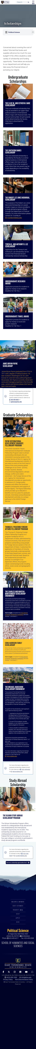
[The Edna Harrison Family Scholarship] (18, 631)
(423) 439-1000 (11, 977)
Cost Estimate (18, 906)
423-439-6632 (15, 399)
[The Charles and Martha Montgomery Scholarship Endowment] (18, 580)
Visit (18, 914)
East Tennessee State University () (5, 2)
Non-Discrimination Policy (24, 979)
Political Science (18, 930)
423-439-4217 (14, 938)
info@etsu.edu (26, 977)
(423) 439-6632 (26, 769)
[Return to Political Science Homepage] (32, 32)
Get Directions (25, 936)
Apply (18, 918)
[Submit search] (28, 2)
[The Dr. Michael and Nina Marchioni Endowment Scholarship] (18, 675)
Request (18, 910)
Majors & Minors (18, 902)
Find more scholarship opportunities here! (16, 863)
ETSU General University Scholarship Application (16, 613)
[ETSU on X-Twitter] (8, 972)
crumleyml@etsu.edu (14, 218)
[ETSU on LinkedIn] (20, 972)
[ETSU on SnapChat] (32, 972)
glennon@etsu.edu (16, 402)
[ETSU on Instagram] (14, 972)
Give (18, 922)
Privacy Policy (8, 979)
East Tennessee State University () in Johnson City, (18, 963)
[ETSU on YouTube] (26, 972)
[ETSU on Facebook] (2, 972)
